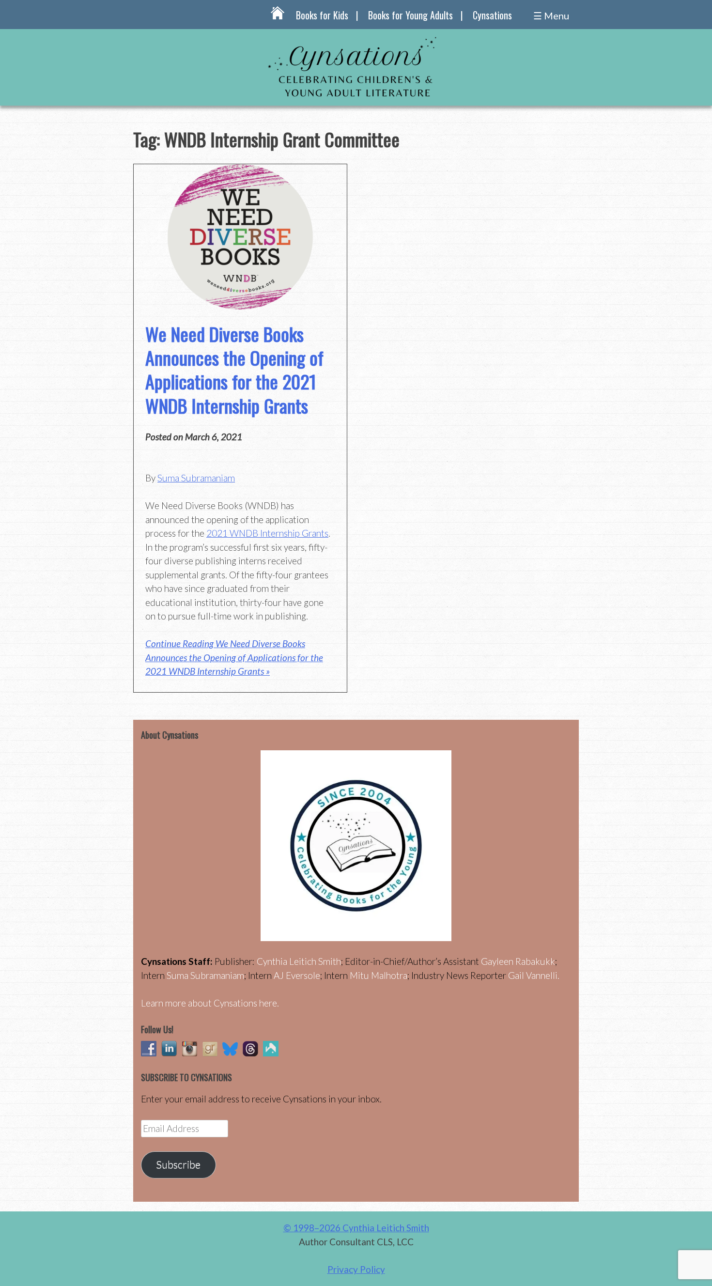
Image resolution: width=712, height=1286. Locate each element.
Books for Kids (322, 15)
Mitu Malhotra (378, 975)
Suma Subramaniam (196, 477)
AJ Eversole (297, 975)
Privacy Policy (356, 1269)
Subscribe (178, 1164)
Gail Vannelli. (533, 975)
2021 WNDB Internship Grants (267, 533)
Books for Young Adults (410, 15)
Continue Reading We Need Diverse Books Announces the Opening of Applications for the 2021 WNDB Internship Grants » (234, 657)
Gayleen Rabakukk (518, 961)
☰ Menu (551, 15)
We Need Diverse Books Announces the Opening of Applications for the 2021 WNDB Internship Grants (234, 369)
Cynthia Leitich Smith (299, 961)
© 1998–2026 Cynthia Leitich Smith (356, 1227)
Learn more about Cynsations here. (210, 1002)
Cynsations (492, 15)
